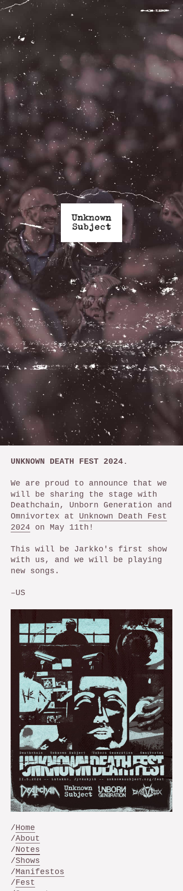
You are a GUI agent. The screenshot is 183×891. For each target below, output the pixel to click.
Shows (28, 860)
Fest (25, 882)
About (28, 838)
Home (25, 827)
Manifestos (40, 871)
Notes (28, 849)
